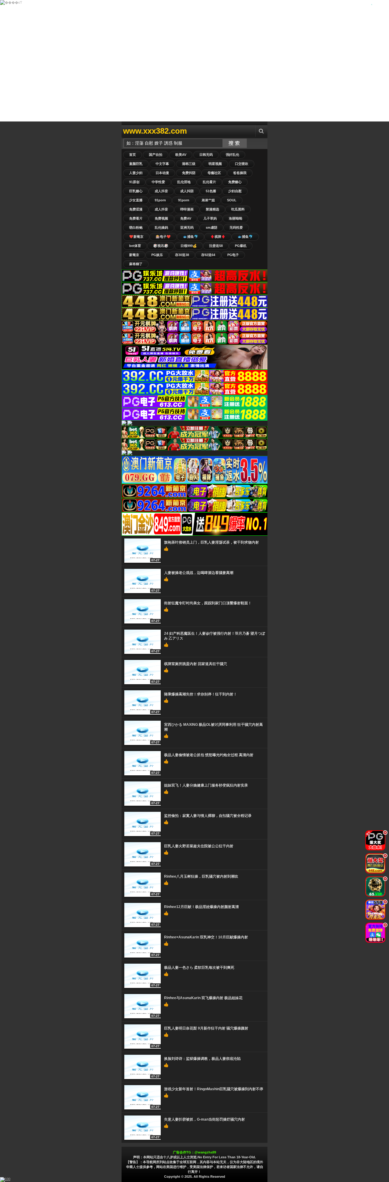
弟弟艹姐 (208, 200)
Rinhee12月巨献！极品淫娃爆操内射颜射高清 (201, 907)
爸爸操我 (239, 173)
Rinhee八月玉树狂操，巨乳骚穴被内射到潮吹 (201, 876)
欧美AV (180, 154)
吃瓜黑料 (238, 209)
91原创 (134, 182)
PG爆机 (240, 246)
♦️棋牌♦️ (217, 236)
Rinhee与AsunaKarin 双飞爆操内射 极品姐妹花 (203, 998)
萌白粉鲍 (136, 227)
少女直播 (136, 200)
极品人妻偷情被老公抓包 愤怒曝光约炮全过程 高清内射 (208, 755)
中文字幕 (162, 164)
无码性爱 (236, 227)
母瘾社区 (214, 173)
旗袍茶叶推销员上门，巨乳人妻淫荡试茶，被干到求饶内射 (211, 542)
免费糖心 (235, 182)
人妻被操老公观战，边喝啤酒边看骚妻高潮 (198, 573)
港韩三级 (188, 164)
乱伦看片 (209, 182)
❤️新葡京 (136, 236)
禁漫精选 (212, 209)
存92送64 (208, 255)
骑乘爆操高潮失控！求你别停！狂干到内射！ (200, 694)
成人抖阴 (187, 191)
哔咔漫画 (187, 209)
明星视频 (215, 164)
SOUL (231, 200)
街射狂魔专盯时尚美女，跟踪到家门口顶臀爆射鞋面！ (208, 603)
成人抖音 (161, 191)
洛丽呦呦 (235, 218)
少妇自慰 (235, 191)
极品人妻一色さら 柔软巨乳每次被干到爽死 (199, 967)
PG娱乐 (157, 255)
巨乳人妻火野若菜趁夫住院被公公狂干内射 (198, 846)
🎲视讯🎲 (160, 246)
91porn (160, 200)
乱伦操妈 (161, 227)
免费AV (185, 218)
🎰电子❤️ (163, 236)
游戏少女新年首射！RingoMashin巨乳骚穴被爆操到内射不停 (213, 1089)
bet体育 (135, 246)
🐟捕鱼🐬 (190, 236)
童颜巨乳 (136, 164)
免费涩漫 (136, 209)
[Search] (261, 131)
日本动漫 (162, 173)
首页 (132, 154)
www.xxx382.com (155, 130)
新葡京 (134, 255)
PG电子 (233, 255)
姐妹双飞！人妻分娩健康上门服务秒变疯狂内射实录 (206, 785)
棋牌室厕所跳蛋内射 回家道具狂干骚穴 (195, 664)
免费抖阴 (188, 173)
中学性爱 (158, 182)
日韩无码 (206, 154)
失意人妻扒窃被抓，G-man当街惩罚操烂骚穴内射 (204, 1119)
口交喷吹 (241, 164)
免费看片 (136, 218)
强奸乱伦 (232, 154)
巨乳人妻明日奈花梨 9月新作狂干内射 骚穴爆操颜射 (206, 1028)
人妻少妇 (136, 173)
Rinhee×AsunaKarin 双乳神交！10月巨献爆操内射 (206, 937)
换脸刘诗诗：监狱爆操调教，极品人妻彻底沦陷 (202, 1059)
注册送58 (216, 246)
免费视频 (161, 218)
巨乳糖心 (136, 191)
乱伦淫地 (184, 182)
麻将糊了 (136, 264)
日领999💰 (189, 246)
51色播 (211, 191)
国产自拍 (155, 154)
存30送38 (182, 255)
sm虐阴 (211, 227)
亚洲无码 (187, 227)
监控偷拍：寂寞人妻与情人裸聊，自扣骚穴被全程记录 (208, 816)
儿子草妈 (210, 218)
